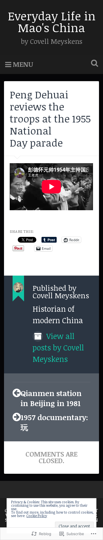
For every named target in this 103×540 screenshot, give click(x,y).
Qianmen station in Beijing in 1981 (51, 398)
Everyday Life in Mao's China (52, 22)
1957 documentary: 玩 (54, 422)
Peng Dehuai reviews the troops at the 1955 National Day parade (50, 118)
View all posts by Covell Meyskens (58, 347)
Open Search (93, 63)
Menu (23, 64)
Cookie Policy (36, 515)
